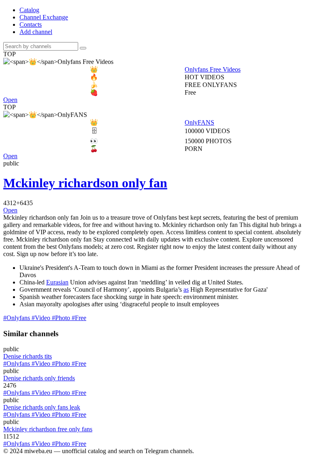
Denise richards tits (27, 356)
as (186, 289)
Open (10, 99)
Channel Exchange (43, 17)
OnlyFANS (152, 122)
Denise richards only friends (39, 378)
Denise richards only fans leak (41, 407)
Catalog (29, 9)
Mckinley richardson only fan (85, 183)
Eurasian (57, 282)
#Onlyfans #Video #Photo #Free (44, 317)
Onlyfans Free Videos (165, 69)
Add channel (35, 31)
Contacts (30, 24)
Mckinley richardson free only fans (47, 429)
